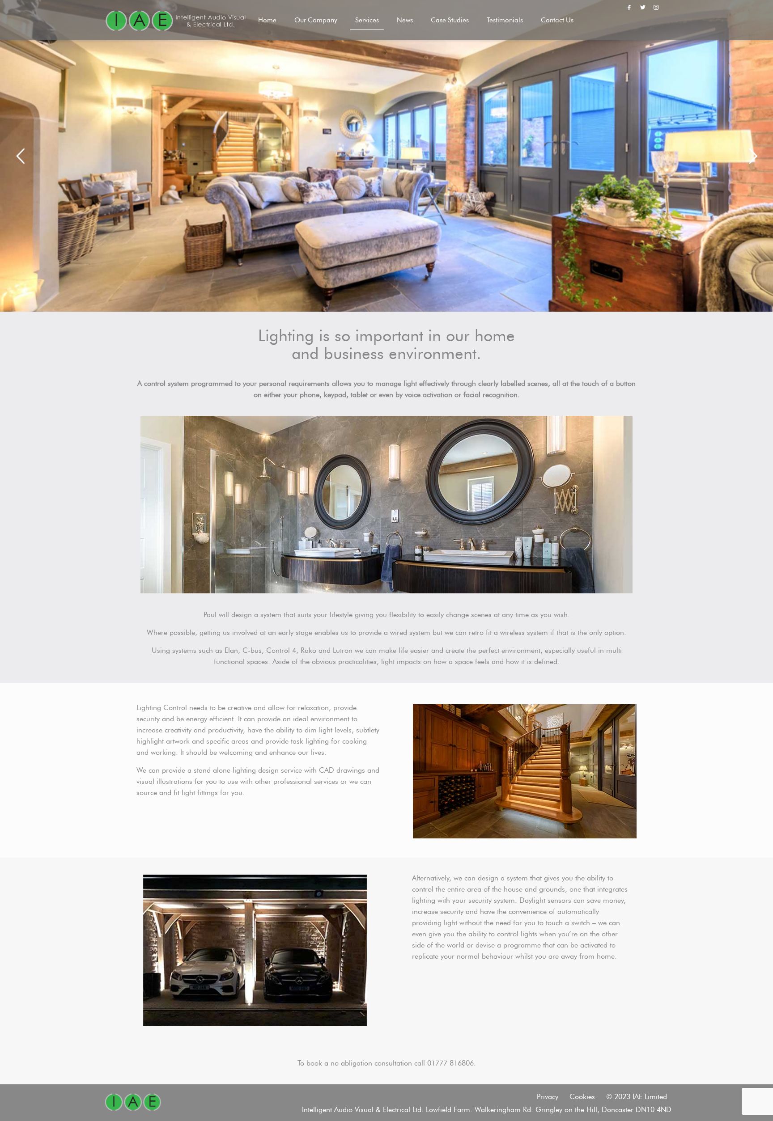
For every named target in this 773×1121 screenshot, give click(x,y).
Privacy (547, 1096)
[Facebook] (629, 7)
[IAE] (175, 20)
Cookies (582, 1096)
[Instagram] (656, 7)
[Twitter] (642, 7)
